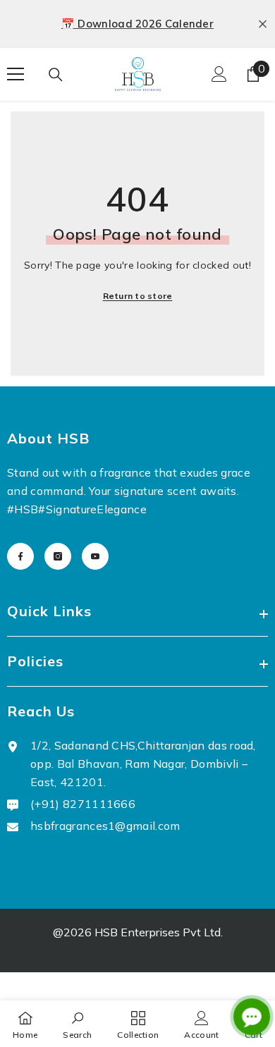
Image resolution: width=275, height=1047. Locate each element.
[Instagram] (57, 556)
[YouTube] (95, 556)
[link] (77, 1023)
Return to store (138, 295)
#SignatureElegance (92, 509)
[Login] (219, 74)
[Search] (55, 74)
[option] (137, 24)
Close (262, 23)
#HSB (22, 509)
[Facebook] (20, 556)
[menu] (15, 74)
